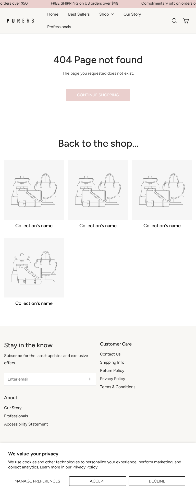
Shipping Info (112, 362)
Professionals (16, 415)
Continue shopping (98, 95)
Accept (97, 481)
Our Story (12, 407)
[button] (106, 14)
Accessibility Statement (26, 424)
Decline (157, 481)
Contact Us (110, 354)
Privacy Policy (112, 378)
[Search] (174, 21)
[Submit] (89, 379)
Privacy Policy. (85, 467)
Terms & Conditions (117, 386)
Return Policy (112, 370)
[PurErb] (20, 20)
